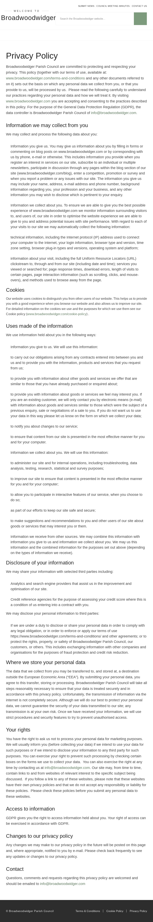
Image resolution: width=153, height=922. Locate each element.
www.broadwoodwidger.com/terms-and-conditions (45, 78)
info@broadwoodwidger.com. (114, 113)
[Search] (140, 18)
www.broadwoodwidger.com (28, 101)
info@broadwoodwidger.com (67, 768)
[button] (76, 35)
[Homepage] (50, 101)
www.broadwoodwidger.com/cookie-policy (56, 314)
